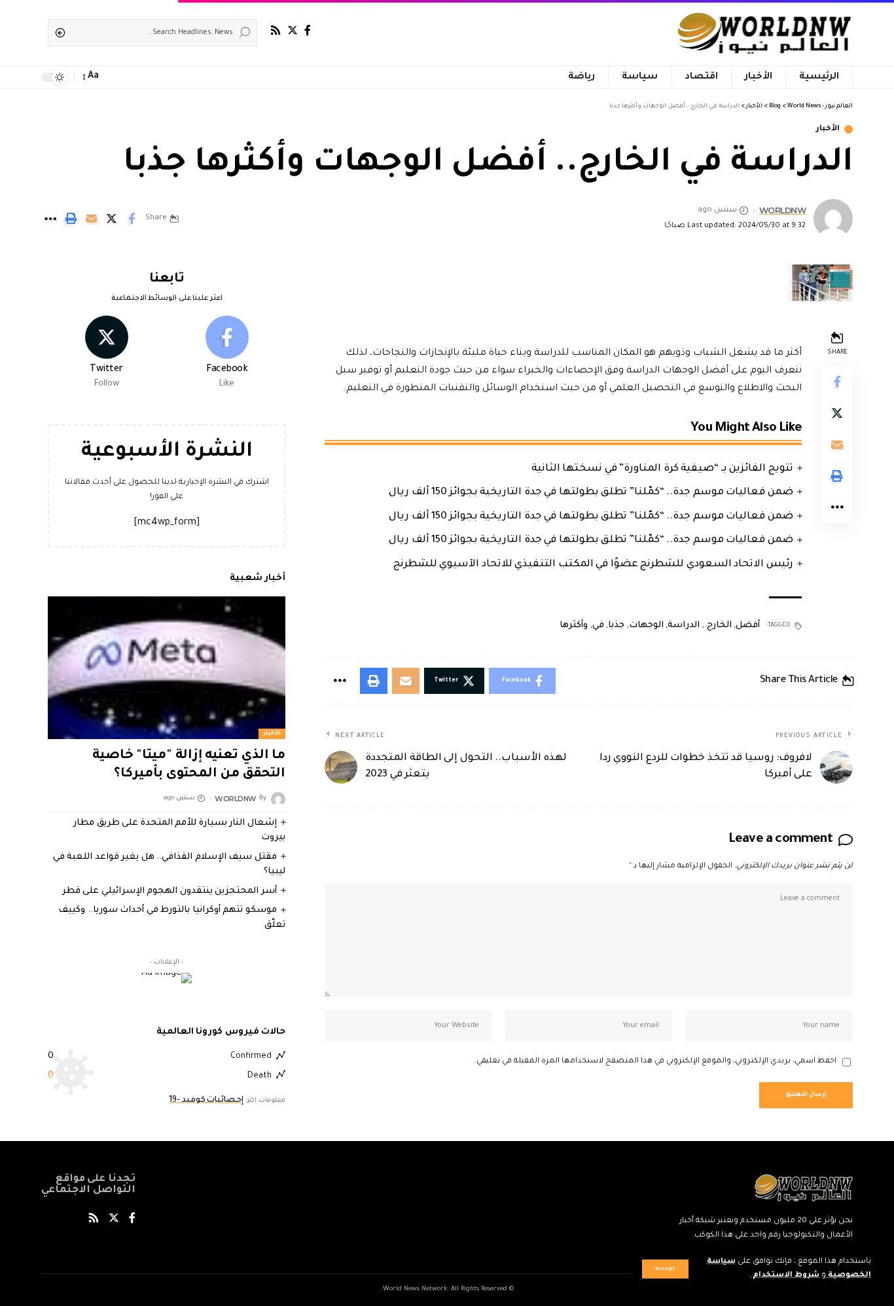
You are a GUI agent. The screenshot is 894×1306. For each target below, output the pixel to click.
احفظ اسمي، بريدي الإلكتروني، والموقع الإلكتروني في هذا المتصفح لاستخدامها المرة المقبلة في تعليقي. (655, 1061)
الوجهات (646, 625)
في (598, 625)
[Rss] (275, 30)
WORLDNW (782, 210)
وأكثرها (574, 625)
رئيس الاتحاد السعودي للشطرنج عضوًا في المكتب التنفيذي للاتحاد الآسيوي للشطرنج (593, 564)
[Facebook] (307, 30)
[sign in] (133, 77)
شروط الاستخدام (785, 1275)
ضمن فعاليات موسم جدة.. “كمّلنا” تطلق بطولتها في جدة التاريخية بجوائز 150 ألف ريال (591, 492)
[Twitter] (292, 30)
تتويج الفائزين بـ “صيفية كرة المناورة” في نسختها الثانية (662, 469)
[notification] (114, 77)
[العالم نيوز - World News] (765, 33)
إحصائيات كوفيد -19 (206, 1099)
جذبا (616, 625)
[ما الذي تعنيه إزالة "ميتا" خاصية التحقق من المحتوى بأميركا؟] (166, 667)
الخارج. (718, 625)
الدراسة (684, 625)
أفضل (748, 625)
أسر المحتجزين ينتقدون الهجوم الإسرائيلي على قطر (169, 891)
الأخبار (828, 129)
